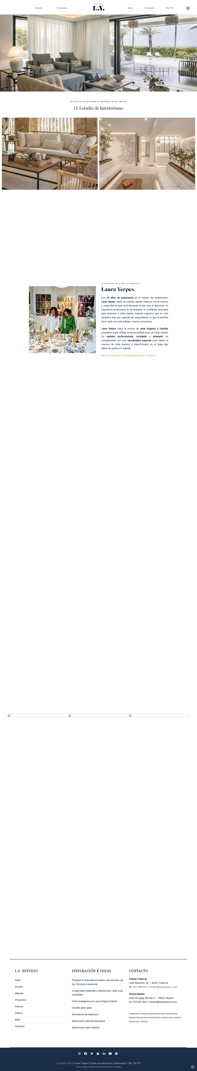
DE (98, 602)
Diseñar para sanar (82, 1007)
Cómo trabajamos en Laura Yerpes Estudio (94, 1001)
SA (98, 471)
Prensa (19, 1006)
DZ (98, 667)
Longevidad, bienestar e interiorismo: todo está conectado (97, 992)
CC (33, 471)
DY (163, 406)
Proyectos (62, 8)
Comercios (147, 154)
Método (19, 993)
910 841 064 (140, 1001)
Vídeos (19, 1013)
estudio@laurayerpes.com (163, 986)
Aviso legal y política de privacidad (93, 1067)
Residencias (50, 154)
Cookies (117, 1067)
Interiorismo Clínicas (138, 1021)
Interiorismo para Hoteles (85, 1027)
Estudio (39, 8)
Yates (50, 227)
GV (33, 536)
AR (163, 667)
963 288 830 (140, 986)
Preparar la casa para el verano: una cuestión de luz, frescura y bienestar (97, 982)
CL (33, 667)
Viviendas (147, 227)
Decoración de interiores (85, 1014)
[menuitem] (170, 8)
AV (98, 406)
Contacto (149, 8)
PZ (98, 536)
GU (33, 602)
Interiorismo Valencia (138, 1013)
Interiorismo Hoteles (171, 1017)
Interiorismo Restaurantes (149, 1017)
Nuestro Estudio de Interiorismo (117, 355)
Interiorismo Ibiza (157, 1013)
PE (163, 536)
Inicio (18, 980)
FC (163, 471)
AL (33, 406)
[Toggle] (67, 1000)
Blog (130, 8)
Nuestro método (144, 355)
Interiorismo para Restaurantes (88, 1021)
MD (163, 602)
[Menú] (188, 8)
